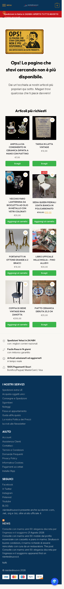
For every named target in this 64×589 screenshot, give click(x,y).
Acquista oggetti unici (13, 394)
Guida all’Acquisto (11, 415)
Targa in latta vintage (44, 146)
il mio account (12, 17)
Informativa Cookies (12, 462)
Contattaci (7, 445)
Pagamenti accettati (12, 466)
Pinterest (6, 497)
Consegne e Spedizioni (14, 398)
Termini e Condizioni (13, 450)
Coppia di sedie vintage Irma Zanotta (17, 311)
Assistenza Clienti (11, 441)
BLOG (5, 505)
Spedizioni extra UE (12, 390)
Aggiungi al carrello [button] (17, 221)
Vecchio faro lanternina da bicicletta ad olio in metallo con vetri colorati (17, 205)
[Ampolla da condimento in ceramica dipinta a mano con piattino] (17, 128)
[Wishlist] (25, 120)
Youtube (6, 501)
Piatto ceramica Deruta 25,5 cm (44, 310)
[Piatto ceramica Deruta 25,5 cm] (44, 292)
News (6, 523)
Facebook (7, 484)
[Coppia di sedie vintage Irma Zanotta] (17, 292)
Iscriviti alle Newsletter (14, 423)
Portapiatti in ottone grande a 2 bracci (17, 259)
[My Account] (4, 13)
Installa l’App (8, 471)
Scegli (17, 163)
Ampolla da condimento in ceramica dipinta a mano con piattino (17, 149)
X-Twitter (7, 489)
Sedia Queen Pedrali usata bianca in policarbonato (44, 205)
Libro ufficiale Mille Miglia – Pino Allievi (44, 259)
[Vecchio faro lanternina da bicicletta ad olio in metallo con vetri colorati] (17, 183)
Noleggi (6, 406)
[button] (56, 5)
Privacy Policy (9, 458)
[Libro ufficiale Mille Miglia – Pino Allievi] (44, 241)
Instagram (7, 493)
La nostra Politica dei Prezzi (16, 419)
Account (6, 437)
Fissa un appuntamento (14, 411)
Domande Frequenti (12, 454)
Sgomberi (7, 402)
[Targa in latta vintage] (44, 128)
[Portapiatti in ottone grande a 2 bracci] (17, 241)
